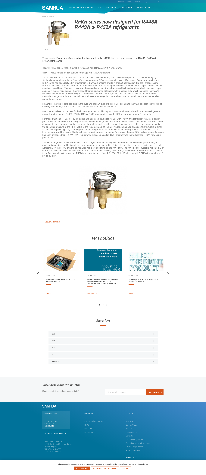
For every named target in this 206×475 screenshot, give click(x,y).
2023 (53, 354)
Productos (88, 429)
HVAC (86, 425)
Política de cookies (133, 450)
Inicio (44, 16)
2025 (53, 341)
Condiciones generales (135, 439)
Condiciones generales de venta (138, 443)
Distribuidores (131, 432)
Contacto (129, 436)
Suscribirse (154, 392)
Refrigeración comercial (93, 421)
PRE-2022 (55, 361)
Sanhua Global (131, 425)
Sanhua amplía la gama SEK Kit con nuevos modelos (61, 255)
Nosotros (129, 421)
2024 (53, 348)
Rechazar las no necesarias (105, 468)
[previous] (38, 273)
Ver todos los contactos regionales (51, 423)
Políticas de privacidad (134, 447)
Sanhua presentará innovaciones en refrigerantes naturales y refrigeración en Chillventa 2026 (102, 259)
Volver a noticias (52, 222)
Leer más (49, 293)
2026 (53, 334)
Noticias (51, 16)
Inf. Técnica (88, 432)
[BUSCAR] (146, 2)
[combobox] (151, 1)
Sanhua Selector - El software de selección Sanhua (143, 256)
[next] (168, 273)
